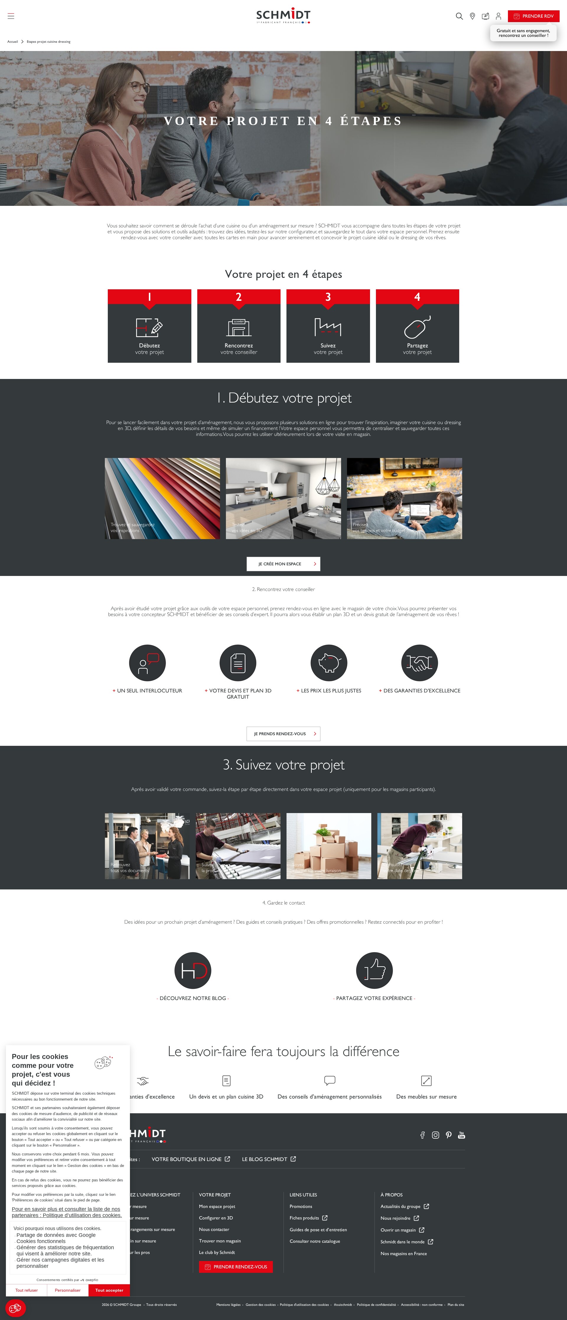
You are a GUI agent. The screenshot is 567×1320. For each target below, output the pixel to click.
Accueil (12, 42)
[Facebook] (422, 1135)
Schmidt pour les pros (129, 1252)
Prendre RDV (538, 16)
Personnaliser (68, 1290)
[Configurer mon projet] (485, 16)
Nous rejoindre (395, 1218)
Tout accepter (109, 1290)
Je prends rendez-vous (280, 733)
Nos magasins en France (404, 1253)
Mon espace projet (217, 1206)
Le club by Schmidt (217, 1252)
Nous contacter (214, 1229)
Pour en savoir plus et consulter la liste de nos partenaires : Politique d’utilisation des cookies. (67, 1212)
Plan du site (456, 1305)
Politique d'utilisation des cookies (304, 1305)
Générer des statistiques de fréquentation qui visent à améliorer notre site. (65, 1251)
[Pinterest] (448, 1135)
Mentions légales (228, 1305)
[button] (15, 1308)
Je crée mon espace (280, 564)
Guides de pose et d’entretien (318, 1229)
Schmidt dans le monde (403, 1242)
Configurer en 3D (216, 1218)
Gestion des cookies (261, 1305)
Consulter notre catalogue (315, 1241)
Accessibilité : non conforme (422, 1305)
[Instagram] (435, 1135)
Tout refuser (26, 1290)
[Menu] (10, 16)
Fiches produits (304, 1218)
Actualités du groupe (401, 1206)
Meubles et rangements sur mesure (141, 1229)
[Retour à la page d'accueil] (283, 16)
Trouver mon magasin (220, 1241)
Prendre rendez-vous (240, 1267)
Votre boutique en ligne (186, 1159)
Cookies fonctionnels (41, 1241)
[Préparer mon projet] (498, 16)
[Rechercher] (459, 16)
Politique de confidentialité (376, 1305)
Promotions (301, 1206)
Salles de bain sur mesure (132, 1241)
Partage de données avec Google (56, 1235)
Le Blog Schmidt (264, 1159)
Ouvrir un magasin (398, 1230)
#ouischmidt (343, 1305)
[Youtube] (461, 1135)
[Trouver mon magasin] (472, 16)
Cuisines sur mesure (127, 1206)
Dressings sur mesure (128, 1218)
